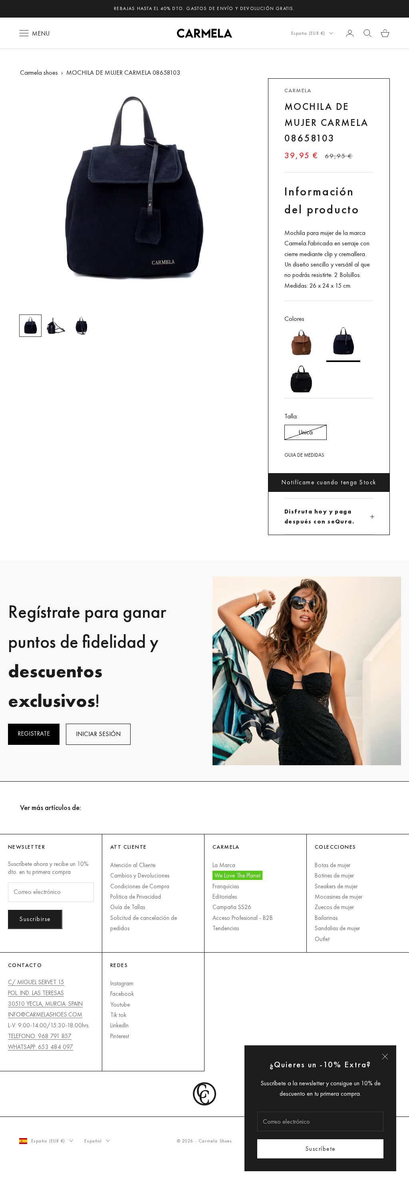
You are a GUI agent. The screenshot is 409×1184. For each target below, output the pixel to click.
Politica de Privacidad (135, 896)
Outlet (322, 939)
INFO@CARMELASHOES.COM (45, 1014)
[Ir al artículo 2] (56, 325)
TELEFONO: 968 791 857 (39, 1036)
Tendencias (225, 928)
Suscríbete (321, 1148)
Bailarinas (326, 917)
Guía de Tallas (127, 907)
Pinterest (119, 1036)
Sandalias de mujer (337, 928)
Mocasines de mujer (338, 896)
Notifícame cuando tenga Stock (329, 482)
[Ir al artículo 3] (81, 325)
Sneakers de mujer (336, 886)
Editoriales (224, 896)
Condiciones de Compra (139, 886)
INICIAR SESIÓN (98, 734)
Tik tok (118, 1015)
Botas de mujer (332, 865)
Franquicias (225, 886)
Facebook (122, 993)
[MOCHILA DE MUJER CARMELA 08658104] (301, 380)
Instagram (121, 983)
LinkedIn (119, 1025)
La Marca (223, 865)
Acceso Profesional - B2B (242, 917)
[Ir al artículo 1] (30, 325)
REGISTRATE (34, 733)
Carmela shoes (39, 72)
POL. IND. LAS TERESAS (36, 993)
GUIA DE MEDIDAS (304, 455)
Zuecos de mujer (334, 907)
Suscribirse (35, 919)
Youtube (120, 1004)
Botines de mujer (334, 875)
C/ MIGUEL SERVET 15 (36, 982)
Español (93, 1141)
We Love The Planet (237, 875)
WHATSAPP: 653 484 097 (40, 1047)
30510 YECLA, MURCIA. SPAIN (45, 1003)
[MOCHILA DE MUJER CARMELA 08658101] (301, 343)
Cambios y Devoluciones (139, 875)
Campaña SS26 (231, 907)
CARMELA (298, 90)
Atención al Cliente (132, 865)
